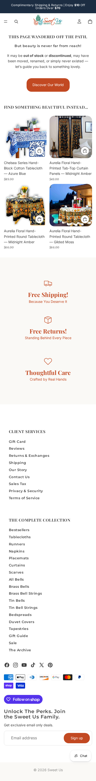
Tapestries (18, 629)
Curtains (17, 565)
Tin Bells (17, 600)
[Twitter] (42, 665)
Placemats (19, 558)
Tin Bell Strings (23, 607)
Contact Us (19, 476)
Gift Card (17, 441)
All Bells (16, 579)
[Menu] (5, 21)
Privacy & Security (26, 491)
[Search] (16, 21)
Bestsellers (19, 530)
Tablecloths (20, 537)
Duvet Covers (21, 621)
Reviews (16, 448)
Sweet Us (55, 770)
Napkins (16, 551)
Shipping (17, 463)
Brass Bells (19, 586)
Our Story (18, 469)
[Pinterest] (50, 665)
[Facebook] (7, 665)
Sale (13, 643)
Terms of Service (24, 498)
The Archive (20, 650)
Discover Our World (48, 85)
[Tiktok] (33, 665)
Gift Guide (18, 636)
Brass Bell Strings (25, 593)
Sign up (77, 738)
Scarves (16, 572)
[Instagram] (15, 665)
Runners (17, 544)
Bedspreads (20, 615)
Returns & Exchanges (29, 455)
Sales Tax (17, 484)
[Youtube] (24, 665)
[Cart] (90, 21)
